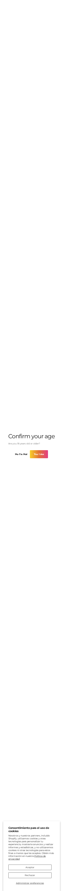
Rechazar (30, 875)
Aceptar (30, 867)
